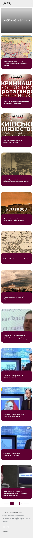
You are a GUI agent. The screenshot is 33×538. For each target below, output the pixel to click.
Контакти (5, 531)
